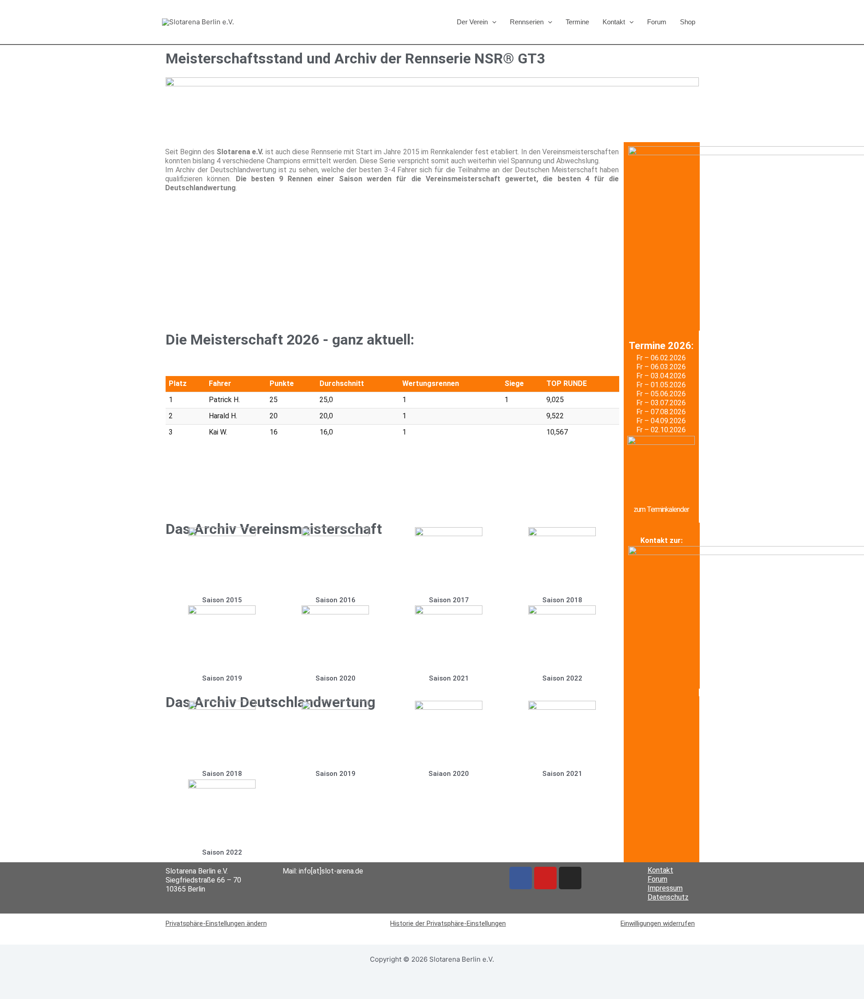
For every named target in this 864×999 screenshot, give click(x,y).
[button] (492, 22)
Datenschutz (668, 897)
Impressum (665, 888)
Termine (577, 22)
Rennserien (527, 22)
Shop (687, 22)
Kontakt (614, 22)
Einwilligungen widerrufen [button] (658, 923)
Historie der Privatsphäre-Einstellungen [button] (448, 923)
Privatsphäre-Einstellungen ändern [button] (216, 923)
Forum (656, 22)
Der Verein (472, 22)
